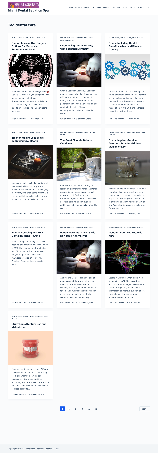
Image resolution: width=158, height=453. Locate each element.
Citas (132, 7)
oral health (40, 38)
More (140, 7)
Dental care (17, 38)
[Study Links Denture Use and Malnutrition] (30, 348)
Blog (125, 7)
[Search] (149, 7)
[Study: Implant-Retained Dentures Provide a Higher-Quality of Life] (127, 168)
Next (144, 409)
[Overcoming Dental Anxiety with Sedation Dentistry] (79, 70)
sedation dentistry (68, 40)
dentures (136, 132)
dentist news (28, 38)
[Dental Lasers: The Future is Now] (127, 257)
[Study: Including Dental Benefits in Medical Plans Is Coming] (127, 70)
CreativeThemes (52, 449)
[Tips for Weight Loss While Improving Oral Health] (30, 162)
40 (96, 409)
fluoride (87, 132)
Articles (116, 7)
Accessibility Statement (79, 7)
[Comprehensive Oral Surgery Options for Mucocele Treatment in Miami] (30, 70)
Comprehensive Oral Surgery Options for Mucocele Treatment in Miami (29, 46)
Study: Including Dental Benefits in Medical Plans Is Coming (125, 46)
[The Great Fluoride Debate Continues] (79, 164)
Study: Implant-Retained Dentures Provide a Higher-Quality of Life (125, 143)
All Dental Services (101, 7)
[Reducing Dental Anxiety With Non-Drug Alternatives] (79, 257)
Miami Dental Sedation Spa (28, 10)
